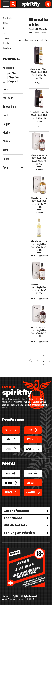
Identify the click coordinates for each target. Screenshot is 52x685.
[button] (48, 4)
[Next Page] (50, 360)
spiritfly (31, 4)
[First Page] (30, 360)
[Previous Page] (38, 360)
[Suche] (13, 4)
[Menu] (6, 4)
